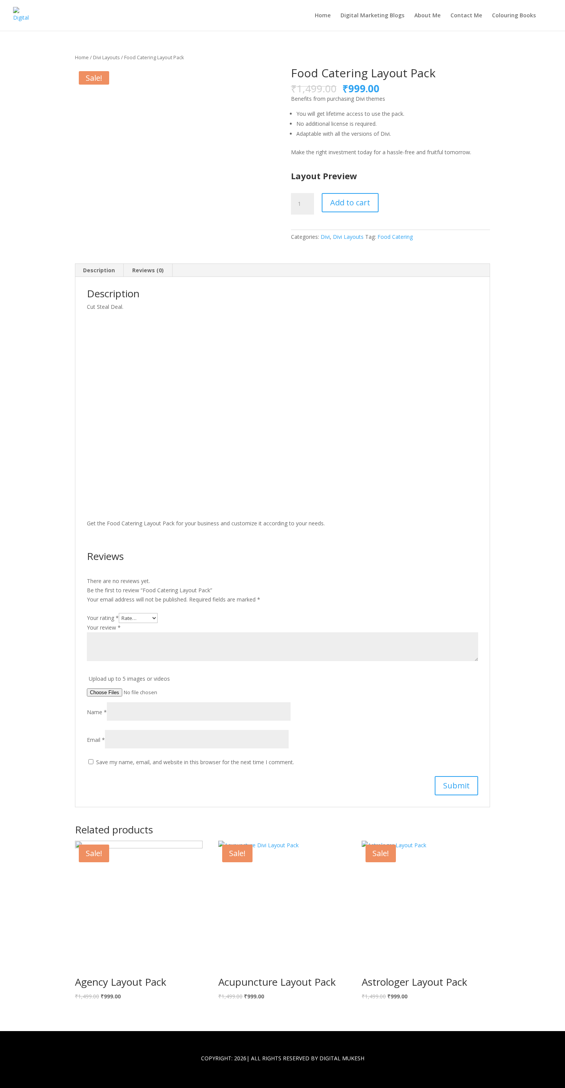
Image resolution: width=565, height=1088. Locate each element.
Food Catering (395, 236)
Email (96, 739)
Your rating (103, 617)
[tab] (99, 270)
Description (99, 270)
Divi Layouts (106, 57)
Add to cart (350, 202)
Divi (325, 236)
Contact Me (466, 16)
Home (323, 16)
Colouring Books (514, 16)
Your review (104, 627)
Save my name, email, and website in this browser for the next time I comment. (195, 762)
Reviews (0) (148, 270)
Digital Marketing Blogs (372, 16)
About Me (427, 16)
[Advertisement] (282, 418)
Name (97, 712)
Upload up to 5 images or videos (129, 678)
